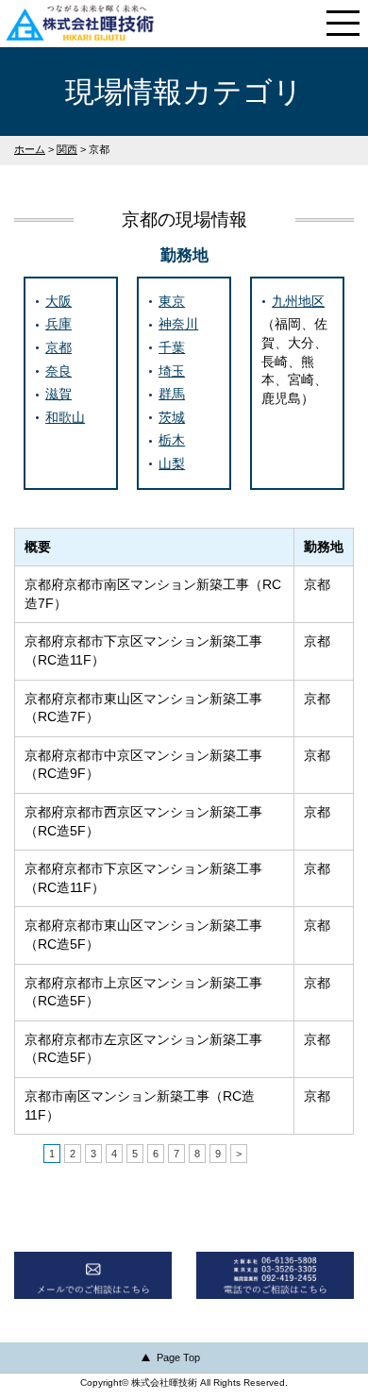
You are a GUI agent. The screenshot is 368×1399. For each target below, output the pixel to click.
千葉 (172, 347)
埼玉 (172, 371)
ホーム (29, 149)
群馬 (172, 393)
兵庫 (58, 323)
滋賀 (58, 393)
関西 (67, 149)
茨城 (172, 417)
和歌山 (65, 417)
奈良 (58, 371)
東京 (172, 301)
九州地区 (298, 301)
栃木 (172, 439)
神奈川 (178, 323)
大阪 (58, 301)
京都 (58, 347)
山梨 (172, 463)
